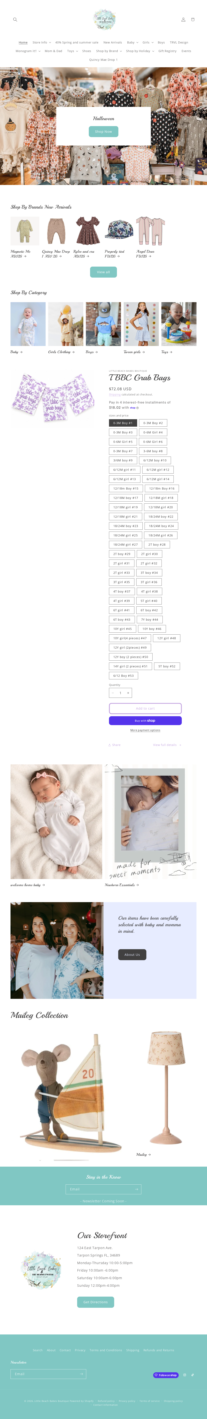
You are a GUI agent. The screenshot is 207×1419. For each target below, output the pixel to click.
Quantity (114, 685)
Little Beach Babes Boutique (52, 1400)
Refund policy (106, 1400)
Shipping (115, 394)
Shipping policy (173, 1400)
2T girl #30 (149, 554)
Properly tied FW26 (114, 254)
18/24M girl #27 (125, 545)
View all (103, 272)
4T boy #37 (122, 591)
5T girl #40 (149, 601)
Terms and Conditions (106, 1350)
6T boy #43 (122, 619)
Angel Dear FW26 (145, 254)
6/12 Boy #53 (123, 676)
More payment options (145, 730)
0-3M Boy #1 (123, 423)
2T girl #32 (149, 563)
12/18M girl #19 (125, 507)
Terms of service (150, 1400)
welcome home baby (26, 885)
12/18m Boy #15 (126, 488)
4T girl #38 (149, 591)
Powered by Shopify (82, 1400)
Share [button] (116, 745)
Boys (89, 352)
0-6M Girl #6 (153, 442)
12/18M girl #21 (125, 516)
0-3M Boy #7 (123, 451)
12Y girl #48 (166, 638)
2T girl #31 (121, 563)
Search (38, 1350)
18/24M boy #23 (125, 526)
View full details (165, 745)
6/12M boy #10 (155, 460)
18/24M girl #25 (125, 535)
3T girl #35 (121, 582)
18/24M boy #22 (160, 516)
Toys (164, 352)
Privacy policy (127, 1400)
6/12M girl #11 (124, 470)
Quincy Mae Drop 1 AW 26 (56, 254)
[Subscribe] (136, 1189)
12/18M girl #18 (161, 498)
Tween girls (132, 352)
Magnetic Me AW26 (20, 254)
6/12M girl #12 (158, 470)
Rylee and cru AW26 (83, 254)
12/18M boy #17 (125, 498)
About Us (132, 954)
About (51, 1350)
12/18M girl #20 (160, 507)
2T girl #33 (121, 573)
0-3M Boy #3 (123, 432)
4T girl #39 (121, 601)
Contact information (105, 1404)
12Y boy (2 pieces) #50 (130, 657)
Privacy (80, 1350)
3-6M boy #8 (153, 451)
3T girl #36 (149, 582)
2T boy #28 (157, 545)
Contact (65, 1350)
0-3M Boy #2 (153, 423)
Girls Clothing (59, 352)
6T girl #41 (121, 610)
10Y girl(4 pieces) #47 (130, 638)
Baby (14, 352)
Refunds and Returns (158, 1350)
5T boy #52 (167, 666)
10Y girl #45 (122, 629)
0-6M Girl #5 (123, 442)
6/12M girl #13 (124, 479)
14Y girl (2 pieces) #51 (130, 666)
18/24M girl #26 (160, 535)
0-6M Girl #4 (153, 432)
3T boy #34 (149, 573)
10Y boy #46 (151, 629)
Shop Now (103, 131)
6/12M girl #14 (158, 479)
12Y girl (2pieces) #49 (130, 647)
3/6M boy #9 (123, 460)
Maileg (141, 1154)
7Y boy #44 (149, 619)
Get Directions (95, 1302)
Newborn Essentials (120, 885)
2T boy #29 (122, 554)
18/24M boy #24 (161, 526)
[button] (15, 19)
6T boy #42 (149, 610)
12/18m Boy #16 (161, 488)
